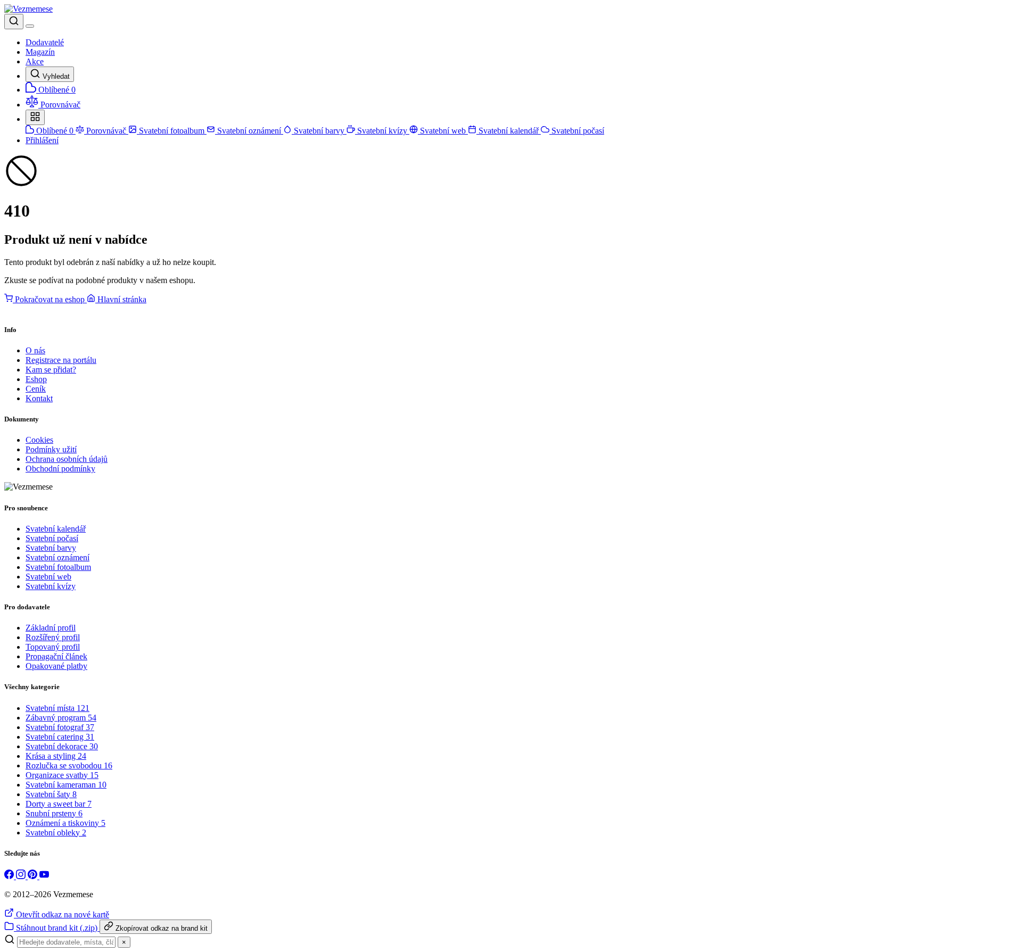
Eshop (36, 379)
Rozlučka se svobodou (69, 765)
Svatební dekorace (62, 746)
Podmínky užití (51, 449)
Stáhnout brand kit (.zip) (57, 927)
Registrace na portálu (61, 360)
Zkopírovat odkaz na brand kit (160, 928)
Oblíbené (53, 130)
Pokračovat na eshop (50, 299)
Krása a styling (56, 755)
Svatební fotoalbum (172, 130)
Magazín (40, 51)
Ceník (36, 388)
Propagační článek (56, 656)
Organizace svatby (62, 775)
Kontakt (39, 398)
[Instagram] (22, 876)
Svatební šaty (51, 794)
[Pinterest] (33, 876)
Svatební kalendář (508, 130)
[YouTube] (44, 876)
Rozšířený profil (53, 637)
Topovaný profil (53, 646)
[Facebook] (10, 876)
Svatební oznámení (249, 130)
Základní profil (51, 627)
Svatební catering (60, 736)
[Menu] (30, 26)
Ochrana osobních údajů (67, 458)
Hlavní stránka (120, 299)
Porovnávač (106, 130)
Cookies (39, 439)
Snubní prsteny (54, 813)
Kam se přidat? (51, 369)
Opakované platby (56, 665)
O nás (35, 350)
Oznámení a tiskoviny (65, 822)
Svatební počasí (576, 130)
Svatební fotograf (60, 727)
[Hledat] (13, 21)
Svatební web (443, 130)
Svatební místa (57, 708)
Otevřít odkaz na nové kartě (61, 914)
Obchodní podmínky (60, 468)
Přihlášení (42, 140)
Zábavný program (61, 717)
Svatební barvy (319, 130)
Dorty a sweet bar (59, 803)
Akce (35, 61)
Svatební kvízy (382, 130)
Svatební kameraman (66, 784)
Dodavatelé (45, 42)
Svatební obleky (56, 832)
